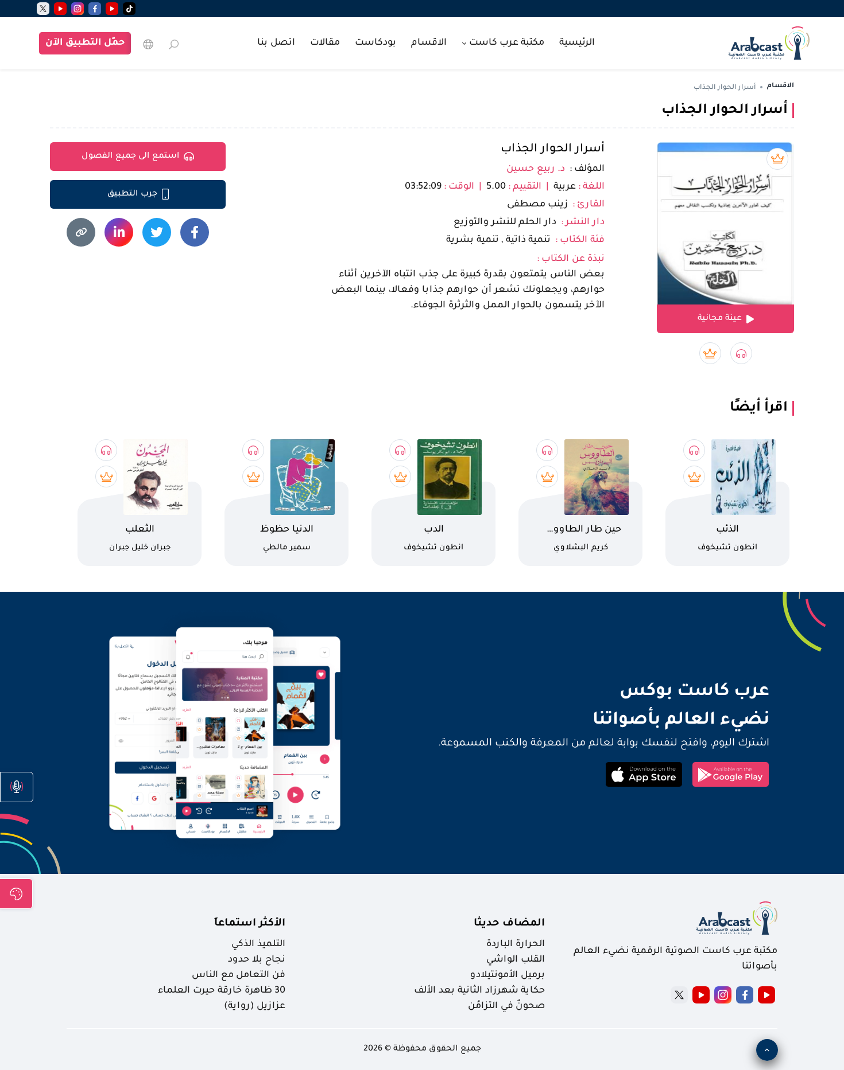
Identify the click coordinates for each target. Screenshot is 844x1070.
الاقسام (429, 43)
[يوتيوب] (112, 8)
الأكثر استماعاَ (249, 924)
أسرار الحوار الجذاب (553, 149)
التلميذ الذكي (258, 944)
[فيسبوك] (94, 8)
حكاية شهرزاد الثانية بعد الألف (479, 991)
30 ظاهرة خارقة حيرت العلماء (221, 991)
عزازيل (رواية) (254, 1006)
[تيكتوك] (129, 8)
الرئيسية (577, 43)
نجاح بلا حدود (256, 960)
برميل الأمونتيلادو (507, 975)
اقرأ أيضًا (759, 408)
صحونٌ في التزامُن (506, 1006)
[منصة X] (679, 995)
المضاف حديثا (509, 924)
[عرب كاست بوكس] (769, 42)
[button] (16, 787)
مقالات (325, 43)
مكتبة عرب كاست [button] (505, 43)
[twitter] (43, 8)
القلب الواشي (515, 960)
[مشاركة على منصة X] (156, 232)
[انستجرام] (77, 8)
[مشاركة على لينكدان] (118, 232)
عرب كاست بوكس (606, 692)
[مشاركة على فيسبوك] (194, 232)
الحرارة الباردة (515, 944)
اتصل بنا (276, 43)
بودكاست (375, 43)
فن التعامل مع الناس (238, 975)
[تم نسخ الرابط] (81, 232)
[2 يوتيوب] (60, 8)
